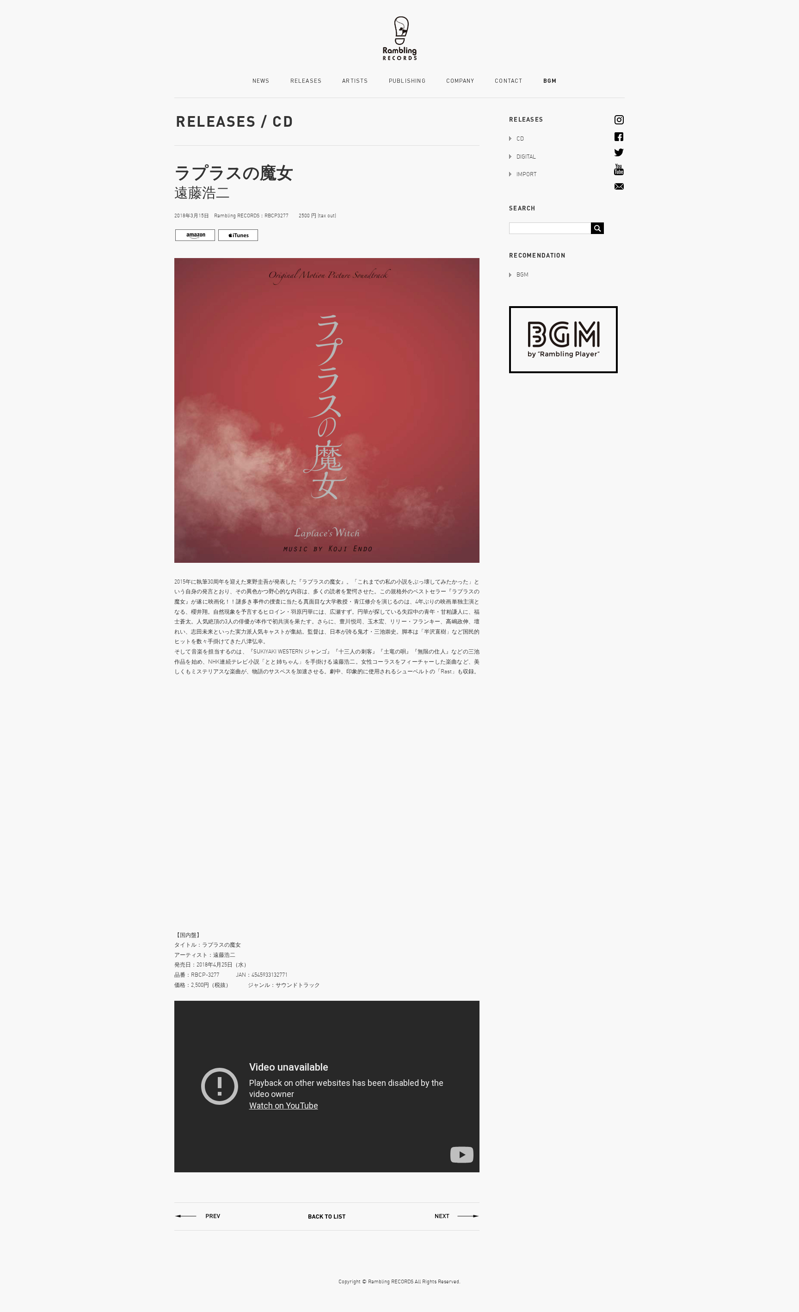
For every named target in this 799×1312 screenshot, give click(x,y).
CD (520, 138)
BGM (550, 81)
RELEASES (306, 81)
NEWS (261, 81)
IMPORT (526, 174)
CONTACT (508, 81)
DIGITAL (526, 156)
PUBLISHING (407, 81)
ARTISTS (355, 81)
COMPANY (460, 81)
